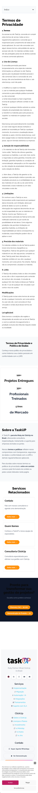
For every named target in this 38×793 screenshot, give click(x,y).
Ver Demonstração (20, 756)
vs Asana (19, 732)
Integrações (20, 699)
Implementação (19, 688)
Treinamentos (20, 702)
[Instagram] (19, 677)
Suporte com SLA (20, 706)
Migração (20, 692)
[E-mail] (29, 677)
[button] (35, 763)
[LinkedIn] (14, 677)
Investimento (19, 725)
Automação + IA (20, 695)
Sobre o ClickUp (19, 718)
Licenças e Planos (20, 721)
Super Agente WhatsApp (20, 749)
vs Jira (19, 735)
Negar (28, 782)
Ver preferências (19, 788)
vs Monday (19, 728)
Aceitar (10, 782)
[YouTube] (24, 677)
